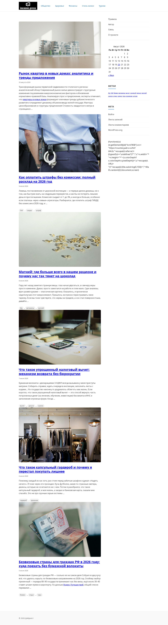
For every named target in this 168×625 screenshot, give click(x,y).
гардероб (23, 500)
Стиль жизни (88, 6)
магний (41, 308)
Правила (112, 19)
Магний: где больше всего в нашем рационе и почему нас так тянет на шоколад (57, 274)
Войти (111, 114)
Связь (111, 29)
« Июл (111, 75)
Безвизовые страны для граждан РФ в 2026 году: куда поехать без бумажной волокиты (59, 564)
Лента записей (115, 119)
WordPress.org (115, 130)
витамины (30, 308)
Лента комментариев (118, 124)
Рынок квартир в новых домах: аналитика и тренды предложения (56, 75)
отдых (31, 595)
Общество (45, 6)
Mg (21, 308)
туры (39, 595)
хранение (34, 500)
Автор (111, 24)
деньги (31, 406)
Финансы (73, 6)
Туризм (102, 6)
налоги (40, 406)
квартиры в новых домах (35, 99)
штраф (38, 210)
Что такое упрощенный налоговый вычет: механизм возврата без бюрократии (54, 371)
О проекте (113, 34)
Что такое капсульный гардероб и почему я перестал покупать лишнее (55, 469)
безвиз (22, 595)
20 (119, 64)
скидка (29, 210)
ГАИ (21, 210)
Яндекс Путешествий (73, 584)
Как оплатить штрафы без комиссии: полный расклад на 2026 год (57, 179)
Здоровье (59, 6)
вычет (22, 406)
